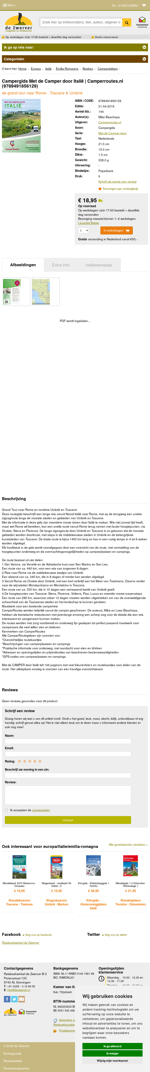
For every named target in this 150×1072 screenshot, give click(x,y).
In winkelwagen (113, 230)
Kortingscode (12, 1053)
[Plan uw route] (21, 999)
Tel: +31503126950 (125, 5)
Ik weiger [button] (112, 1053)
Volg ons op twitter (115, 934)
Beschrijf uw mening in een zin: (27, 769)
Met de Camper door (112, 133)
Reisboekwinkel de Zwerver (20, 942)
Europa (36, 68)
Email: (9, 748)
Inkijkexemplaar (99, 265)
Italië (48, 68)
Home (22, 68)
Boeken (88, 68)
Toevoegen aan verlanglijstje (120, 188)
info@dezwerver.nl (18, 990)
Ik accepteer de (30, 810)
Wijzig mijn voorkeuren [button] (112, 1060)
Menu (11, 5)
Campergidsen (108, 68)
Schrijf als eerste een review (117, 181)
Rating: (10, 761)
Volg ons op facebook (38, 934)
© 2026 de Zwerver (16, 1046)
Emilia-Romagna (67, 68)
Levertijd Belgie (88, 223)
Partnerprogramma (16, 1068)
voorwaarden (41, 810)
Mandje (144, 5)
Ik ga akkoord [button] (112, 1046)
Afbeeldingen (23, 264)
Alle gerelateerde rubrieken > (128, 844)
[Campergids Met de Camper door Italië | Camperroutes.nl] (21, 125)
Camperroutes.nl (109, 122)
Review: (10, 782)
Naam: (9, 735)
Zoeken (126, 22)
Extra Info (60, 265)
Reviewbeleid (13, 1061)
